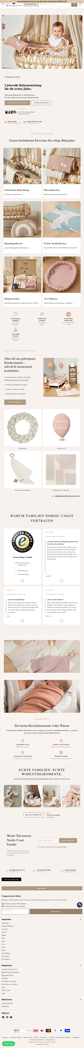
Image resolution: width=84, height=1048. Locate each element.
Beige (4, 935)
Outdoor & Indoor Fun (9, 969)
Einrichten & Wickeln (9, 981)
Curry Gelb (5, 956)
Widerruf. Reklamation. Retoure (59, 1037)
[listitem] (13, 795)
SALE (3, 987)
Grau (3, 941)
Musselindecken (7, 1003)
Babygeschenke (7, 975)
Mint (3, 944)
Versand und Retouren (36, 1040)
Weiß (3, 947)
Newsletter (76, 1037)
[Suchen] (74, 4)
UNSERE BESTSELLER (41, 103)
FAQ (3, 993)
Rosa (3, 950)
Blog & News (51, 1040)
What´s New (6, 990)
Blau (3, 938)
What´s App (8, 1043)
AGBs (35, 1037)
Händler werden (16, 1037)
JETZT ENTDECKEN (15, 402)
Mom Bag (5, 923)
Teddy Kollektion (7, 926)
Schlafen (5, 978)
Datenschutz (28, 1037)
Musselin (5, 929)
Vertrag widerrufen (11, 879)
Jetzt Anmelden (68, 840)
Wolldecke (5, 1006)
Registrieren (56, 911)
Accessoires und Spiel (9, 984)
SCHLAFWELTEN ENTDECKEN (17, 103)
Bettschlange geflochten (10, 972)
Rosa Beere (6, 959)
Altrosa (4, 932)
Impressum (43, 1037)
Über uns (5, 1037)
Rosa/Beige (6, 953)
